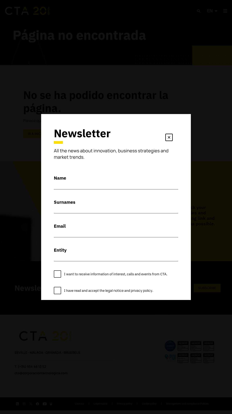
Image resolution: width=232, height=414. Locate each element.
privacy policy (141, 290)
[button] (169, 138)
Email (60, 226)
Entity (60, 250)
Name (60, 178)
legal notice (114, 290)
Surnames (64, 202)
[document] (116, 207)
